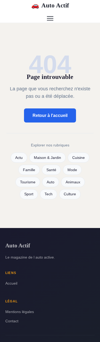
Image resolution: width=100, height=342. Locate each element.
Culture (70, 194)
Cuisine (78, 158)
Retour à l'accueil (50, 115)
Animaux (73, 182)
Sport (28, 194)
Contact (11, 321)
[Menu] (50, 18)
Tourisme (27, 182)
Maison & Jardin (47, 158)
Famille (29, 170)
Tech (49, 194)
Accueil (11, 283)
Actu (19, 158)
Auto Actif (50, 5)
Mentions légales (19, 312)
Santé (51, 170)
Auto (50, 182)
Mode (72, 170)
